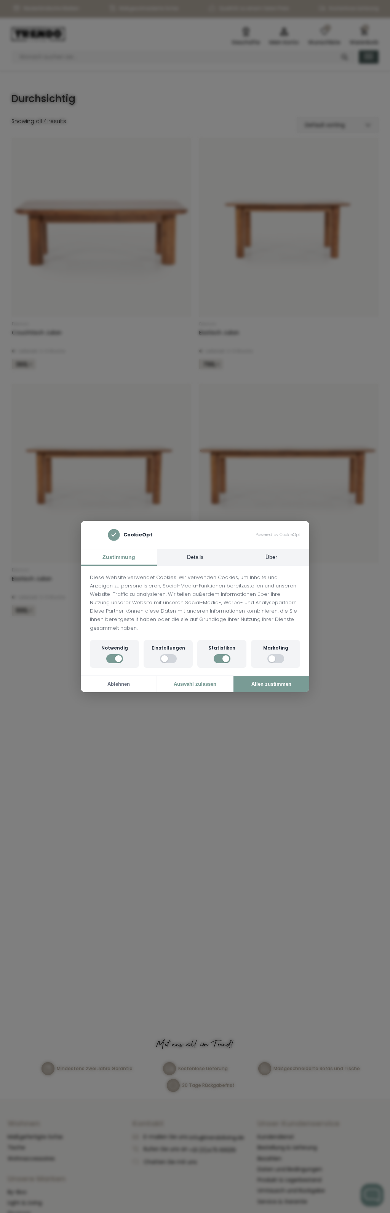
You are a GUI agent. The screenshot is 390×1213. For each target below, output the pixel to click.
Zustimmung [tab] (118, 557)
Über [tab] (271, 557)
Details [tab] (195, 557)
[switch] (114, 658)
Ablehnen (118, 684)
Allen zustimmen (271, 684)
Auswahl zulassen (195, 684)
